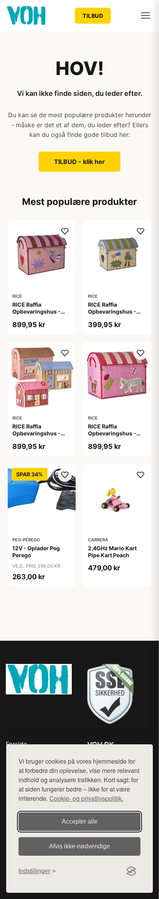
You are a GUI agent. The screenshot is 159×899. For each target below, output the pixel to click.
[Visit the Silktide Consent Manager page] (131, 871)
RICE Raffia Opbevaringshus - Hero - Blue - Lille (112, 311)
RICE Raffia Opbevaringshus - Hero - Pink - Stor (36, 311)
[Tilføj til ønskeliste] (65, 231)
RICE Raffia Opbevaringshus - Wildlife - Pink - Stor (114, 433)
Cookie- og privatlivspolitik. (86, 798)
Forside (16, 744)
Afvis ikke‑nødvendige (79, 846)
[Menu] (145, 15)
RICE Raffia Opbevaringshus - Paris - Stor (36, 433)
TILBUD (93, 15)
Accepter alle (80, 821)
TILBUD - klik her (79, 161)
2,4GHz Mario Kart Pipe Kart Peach (112, 551)
